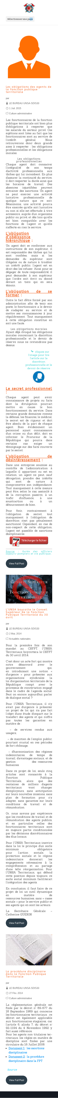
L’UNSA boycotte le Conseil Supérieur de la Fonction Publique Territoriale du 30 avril (27, 613)
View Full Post (16, 563)
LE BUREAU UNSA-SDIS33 (24, 103)
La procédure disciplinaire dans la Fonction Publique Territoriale (26, 974)
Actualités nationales (20, 638)
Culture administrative (20, 113)
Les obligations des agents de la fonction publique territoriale (29, 89)
